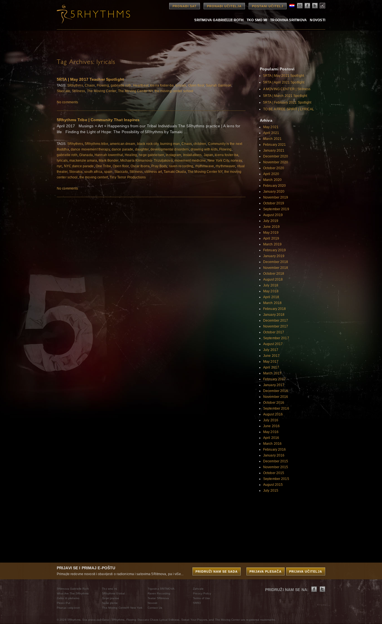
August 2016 (273, 414)
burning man (170, 144)
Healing (131, 155)
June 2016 (271, 426)
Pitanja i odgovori (68, 607)
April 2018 (271, 297)
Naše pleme (110, 602)
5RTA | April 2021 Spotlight (283, 82)
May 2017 (271, 362)
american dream (122, 144)
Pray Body (159, 166)
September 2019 (276, 209)
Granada (86, 155)
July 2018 (270, 285)
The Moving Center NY (135, 91)
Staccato (63, 91)
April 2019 (271, 238)
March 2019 (272, 244)
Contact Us (155, 607)
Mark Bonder (108, 160)
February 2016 (274, 449)
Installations (192, 155)
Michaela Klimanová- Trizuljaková (146, 160)
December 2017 (275, 320)
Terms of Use (201, 598)
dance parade (122, 149)
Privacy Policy (202, 593)
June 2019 (271, 227)
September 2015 (276, 479)
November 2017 (275, 326)
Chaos (90, 85)
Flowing (103, 85)
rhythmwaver (225, 166)
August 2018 (273, 279)
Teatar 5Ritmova (158, 598)
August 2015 (273, 485)
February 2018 (274, 309)
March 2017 (272, 373)
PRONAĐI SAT (185, 6)
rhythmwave (204, 166)
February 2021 (274, 145)
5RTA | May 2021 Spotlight (283, 76)
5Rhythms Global (113, 593)
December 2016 (275, 391)
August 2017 (273, 344)
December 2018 (275, 262)
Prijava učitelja (305, 571)
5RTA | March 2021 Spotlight (285, 96)
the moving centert (93, 177)
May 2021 (271, 127)
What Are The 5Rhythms (73, 593)
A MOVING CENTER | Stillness (286, 89)
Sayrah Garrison (218, 85)
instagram (173, 155)
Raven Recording (159, 593)
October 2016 (273, 403)
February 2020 (274, 186)
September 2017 (276, 338)
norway (236, 160)
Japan (208, 155)
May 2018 (271, 291)
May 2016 (271, 432)
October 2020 (273, 168)
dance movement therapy (90, 149)
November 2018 (275, 268)
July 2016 (270, 420)
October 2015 (273, 473)
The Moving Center (101, 91)
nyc (59, 166)
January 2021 (273, 150)
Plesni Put (63, 602)
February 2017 (274, 379)
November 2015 (275, 467)
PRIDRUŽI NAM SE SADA (216, 571)
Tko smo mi (257, 20)
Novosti (317, 20)
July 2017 (270, 350)
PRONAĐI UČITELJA (224, 6)
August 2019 (273, 215)
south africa (93, 172)
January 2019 (273, 256)
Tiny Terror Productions (128, 177)
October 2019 (273, 203)
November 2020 (275, 162)
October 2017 (273, 332)
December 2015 (275, 461)
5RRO (197, 602)
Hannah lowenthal (109, 155)
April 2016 (271, 438)
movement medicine (190, 160)
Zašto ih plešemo (68, 598)
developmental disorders (169, 149)
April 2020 (271, 174)
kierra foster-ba (162, 85)
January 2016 (273, 455)
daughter (142, 149)
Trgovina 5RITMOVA (288, 20)
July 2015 (270, 490)
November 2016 (275, 397)
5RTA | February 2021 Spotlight (287, 102)
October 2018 (273, 274)
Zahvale (198, 588)
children (200, 144)
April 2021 (271, 133)
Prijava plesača (265, 571)
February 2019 (274, 250)
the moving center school (174, 91)
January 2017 (273, 385)
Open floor (196, 85)
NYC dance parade (79, 166)
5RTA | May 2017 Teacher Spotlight (90, 79)
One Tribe (103, 166)
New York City (218, 160)
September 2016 (276, 408)
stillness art (153, 172)
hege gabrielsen (151, 155)
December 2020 (275, 156)
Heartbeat (140, 85)
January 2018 (273, 315)
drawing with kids (204, 149)
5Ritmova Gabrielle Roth (219, 20)
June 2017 (271, 356)
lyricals (180, 85)
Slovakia (75, 172)
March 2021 (272, 139)
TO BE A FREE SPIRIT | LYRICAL (288, 109)
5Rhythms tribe (96, 144)
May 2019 (271, 233)
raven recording (181, 166)
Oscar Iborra (140, 166)
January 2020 (273, 191)
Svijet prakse (110, 598)
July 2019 (270, 221)
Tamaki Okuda (175, 172)
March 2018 (272, 303)
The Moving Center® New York (122, 607)
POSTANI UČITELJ (267, 6)
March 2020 (272, 180)
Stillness (78, 91)
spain (108, 172)
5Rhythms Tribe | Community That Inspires (98, 120)
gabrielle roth (121, 85)
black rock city (148, 144)
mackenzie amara (83, 160)
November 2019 (275, 197)
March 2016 (272, 444)
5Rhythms (75, 85)
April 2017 (271, 367)
